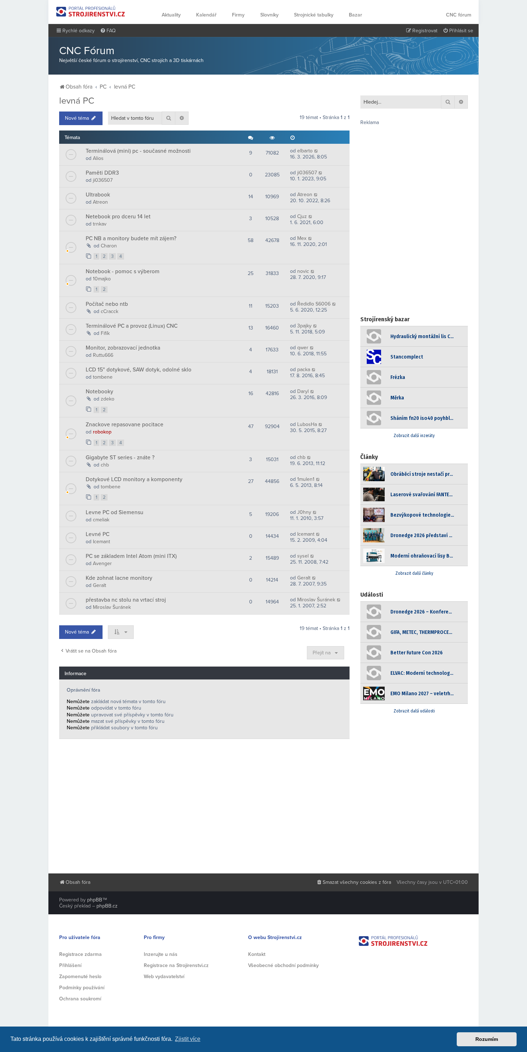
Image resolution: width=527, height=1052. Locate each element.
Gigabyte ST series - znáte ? (120, 457)
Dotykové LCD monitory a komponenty (134, 479)
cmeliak (101, 520)
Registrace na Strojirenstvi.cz (176, 965)
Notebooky (99, 391)
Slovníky (269, 15)
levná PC (76, 100)
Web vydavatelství (164, 976)
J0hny (304, 512)
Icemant (101, 542)
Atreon (100, 202)
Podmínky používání (81, 988)
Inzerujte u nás (160, 954)
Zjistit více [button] (187, 1039)
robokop (102, 432)
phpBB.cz (107, 906)
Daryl (303, 391)
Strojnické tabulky (313, 15)
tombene (103, 377)
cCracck (109, 311)
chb (105, 465)
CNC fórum (458, 15)
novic (303, 271)
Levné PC (97, 534)
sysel (303, 556)
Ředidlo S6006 (314, 304)
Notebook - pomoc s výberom (123, 271)
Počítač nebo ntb (107, 304)
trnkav (99, 224)
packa (303, 369)
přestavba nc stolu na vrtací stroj (126, 600)
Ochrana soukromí (80, 999)
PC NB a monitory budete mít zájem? (131, 238)
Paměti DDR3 (102, 173)
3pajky (304, 326)
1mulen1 (305, 479)
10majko (102, 279)
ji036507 (103, 180)
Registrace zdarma (80, 954)
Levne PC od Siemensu (114, 512)
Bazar (355, 15)
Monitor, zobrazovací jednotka (123, 348)
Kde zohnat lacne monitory (119, 578)
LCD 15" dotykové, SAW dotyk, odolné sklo (138, 369)
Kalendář (206, 15)
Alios (98, 158)
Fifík (105, 333)
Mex (302, 238)
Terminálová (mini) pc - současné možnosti (138, 151)
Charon (109, 246)
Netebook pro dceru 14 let (118, 216)
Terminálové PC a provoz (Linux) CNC (131, 326)
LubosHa (307, 424)
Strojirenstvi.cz (91, 11)
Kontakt (256, 954)
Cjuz (302, 216)
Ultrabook (98, 194)
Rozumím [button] (486, 1039)
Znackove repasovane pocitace (124, 424)
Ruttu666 (103, 355)
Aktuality (171, 15)
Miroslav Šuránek (112, 607)
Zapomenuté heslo (80, 976)
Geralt (99, 585)
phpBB (94, 900)
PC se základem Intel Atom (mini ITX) (131, 556)
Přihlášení (70, 965)
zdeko (107, 399)
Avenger (102, 563)
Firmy (238, 15)
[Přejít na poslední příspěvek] (316, 151)
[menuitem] (108, 31)
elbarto (305, 151)
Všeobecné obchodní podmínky (283, 965)
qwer (302, 348)
